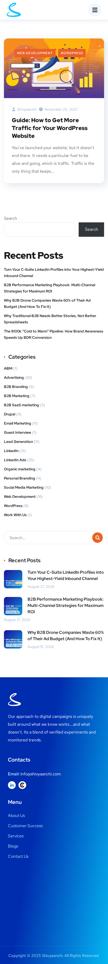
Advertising (14, 377)
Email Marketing (17, 423)
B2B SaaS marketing (21, 405)
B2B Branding (16, 386)
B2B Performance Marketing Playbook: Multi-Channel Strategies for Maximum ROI (49, 288)
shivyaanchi (26, 109)
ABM (8, 368)
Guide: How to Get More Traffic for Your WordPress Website (50, 128)
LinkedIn (11, 450)
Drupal (9, 414)
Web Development (35, 53)
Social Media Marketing (24, 487)
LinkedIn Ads (15, 460)
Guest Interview (17, 432)
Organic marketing (19, 469)
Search (10, 218)
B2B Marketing (16, 395)
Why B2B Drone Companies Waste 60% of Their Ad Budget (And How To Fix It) (47, 303)
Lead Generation (18, 441)
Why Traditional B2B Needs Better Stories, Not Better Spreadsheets (50, 318)
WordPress (72, 53)
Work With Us (15, 514)
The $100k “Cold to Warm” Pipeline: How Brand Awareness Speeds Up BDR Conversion (53, 334)
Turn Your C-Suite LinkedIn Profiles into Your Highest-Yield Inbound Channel (54, 272)
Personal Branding (19, 478)
